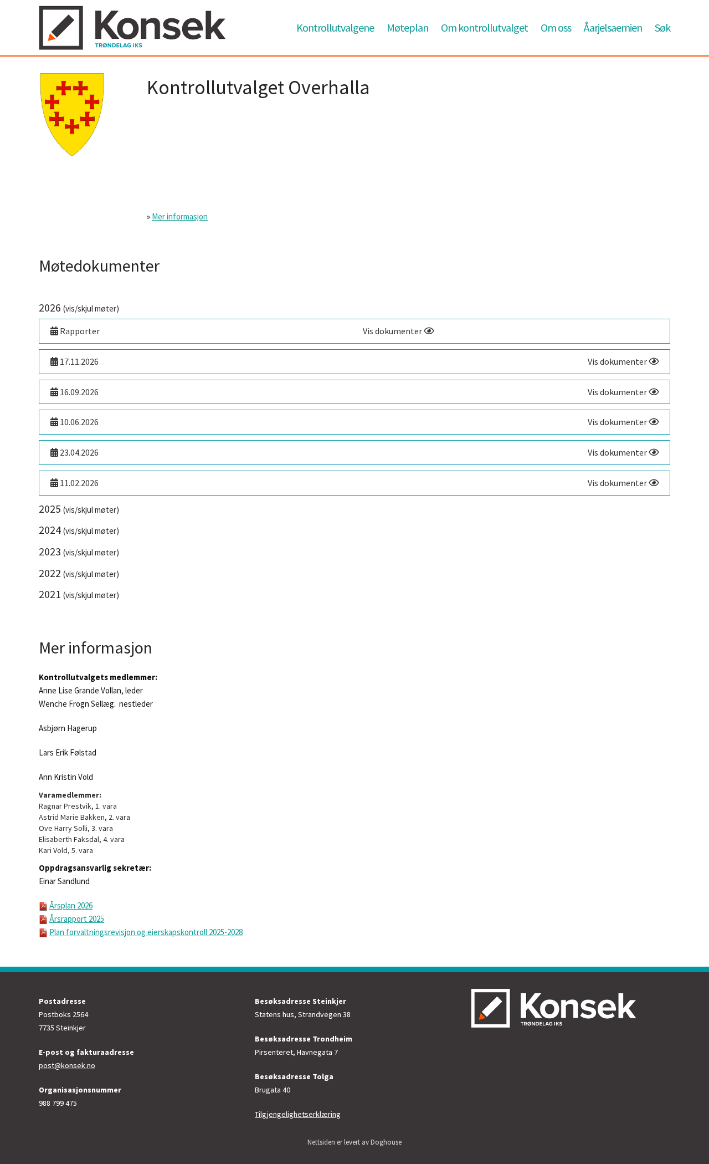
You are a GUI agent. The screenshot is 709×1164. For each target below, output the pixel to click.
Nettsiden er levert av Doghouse (354, 1142)
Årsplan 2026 (71, 905)
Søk (662, 27)
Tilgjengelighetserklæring (298, 1114)
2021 (79, 594)
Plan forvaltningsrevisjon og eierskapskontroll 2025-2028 (146, 932)
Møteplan (407, 27)
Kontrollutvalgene (335, 27)
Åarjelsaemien (613, 27)
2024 (79, 530)
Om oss (556, 27)
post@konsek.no (67, 1065)
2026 (79, 307)
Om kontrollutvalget (484, 27)
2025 (79, 508)
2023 (79, 551)
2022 (79, 573)
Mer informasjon (180, 216)
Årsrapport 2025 (76, 918)
